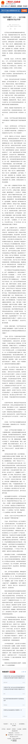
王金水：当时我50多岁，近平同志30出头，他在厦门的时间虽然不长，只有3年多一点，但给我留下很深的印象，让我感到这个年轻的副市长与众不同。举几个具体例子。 (14, 129)
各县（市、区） (13, 723)
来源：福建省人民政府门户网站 (14, 26)
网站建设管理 (15, 730)
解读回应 (13, 6)
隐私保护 (9, 729)
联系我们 (14, 729)
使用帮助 (24, 729)
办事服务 (19, 6)
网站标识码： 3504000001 (14, 732)
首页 (2, 6)
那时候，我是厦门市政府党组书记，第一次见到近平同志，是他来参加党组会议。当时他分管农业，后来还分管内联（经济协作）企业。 (14, 111)
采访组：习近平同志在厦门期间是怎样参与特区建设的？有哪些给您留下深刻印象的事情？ (14, 120)
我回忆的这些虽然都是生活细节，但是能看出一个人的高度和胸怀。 (14, 664)
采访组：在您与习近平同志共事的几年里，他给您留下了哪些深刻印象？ (14, 517)
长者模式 (24, 10)
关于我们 (3, 729)
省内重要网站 (22, 723)
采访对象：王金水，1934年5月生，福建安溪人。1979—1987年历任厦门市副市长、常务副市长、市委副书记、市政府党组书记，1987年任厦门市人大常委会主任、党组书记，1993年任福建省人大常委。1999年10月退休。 (14, 63)
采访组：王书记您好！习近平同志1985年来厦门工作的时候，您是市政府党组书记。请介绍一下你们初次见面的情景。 (14, 74)
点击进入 (12, 671)
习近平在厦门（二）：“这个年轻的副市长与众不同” (14, 18)
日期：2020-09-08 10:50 (14, 24)
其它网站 (14, 725)
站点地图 (19, 729)
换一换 (24, 671)
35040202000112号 (18, 734)
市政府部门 (5, 723)
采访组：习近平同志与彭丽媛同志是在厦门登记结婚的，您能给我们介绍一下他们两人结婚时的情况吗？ (14, 424)
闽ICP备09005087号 (14, 736)
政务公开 (7, 6)
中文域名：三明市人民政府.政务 (14, 738)
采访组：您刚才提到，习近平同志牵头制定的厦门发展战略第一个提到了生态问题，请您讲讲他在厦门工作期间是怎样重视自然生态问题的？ (14, 330)
